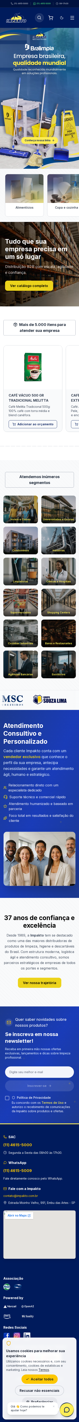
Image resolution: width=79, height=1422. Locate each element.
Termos (44, 1370)
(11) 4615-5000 (17, 1145)
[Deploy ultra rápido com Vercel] (9, 1306)
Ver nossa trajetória (39, 983)
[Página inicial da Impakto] (16, 18)
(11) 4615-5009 (17, 1170)
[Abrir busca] (39, 18)
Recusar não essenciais (39, 1390)
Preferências (42, 1402)
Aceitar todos (42, 1379)
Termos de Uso (53, 1102)
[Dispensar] (54, 1406)
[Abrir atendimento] (67, 1410)
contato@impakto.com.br (20, 1196)
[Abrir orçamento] (50, 17)
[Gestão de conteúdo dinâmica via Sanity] (27, 1316)
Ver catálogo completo (29, 286)
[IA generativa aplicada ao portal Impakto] (27, 1306)
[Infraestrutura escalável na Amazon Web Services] (7, 1316)
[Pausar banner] (39, 161)
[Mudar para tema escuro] (61, 17)
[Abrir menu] (72, 18)
